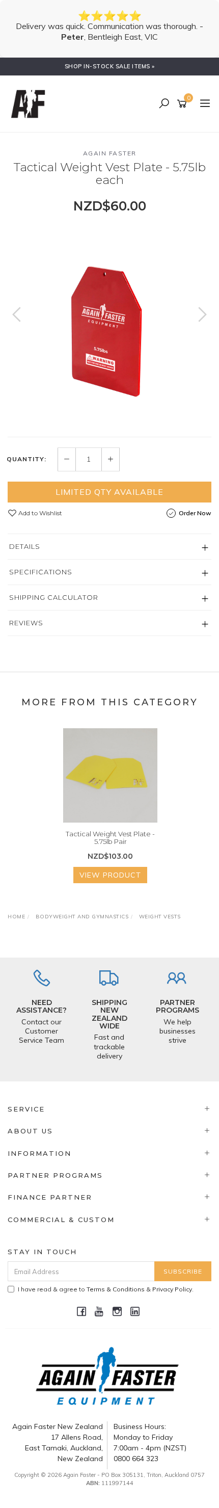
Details (24, 546)
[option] (109, 325)
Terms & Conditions (116, 1289)
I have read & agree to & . (106, 1289)
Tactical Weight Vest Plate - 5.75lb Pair (110, 838)
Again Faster (109, 153)
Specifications (40, 572)
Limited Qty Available (109, 492)
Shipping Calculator (53, 597)
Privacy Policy (172, 1289)
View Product (110, 875)
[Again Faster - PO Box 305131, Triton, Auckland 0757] (30, 103)
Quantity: (26, 459)
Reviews (26, 623)
